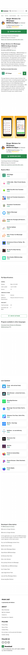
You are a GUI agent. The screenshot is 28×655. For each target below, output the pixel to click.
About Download (5, 609)
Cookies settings (5, 634)
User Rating (9, 27)
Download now (15, 31)
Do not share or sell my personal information (12, 632)
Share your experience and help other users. (12, 39)
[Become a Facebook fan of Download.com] (3, 642)
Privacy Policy (5, 624)
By (13, 25)
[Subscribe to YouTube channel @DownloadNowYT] (8, 642)
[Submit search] (10, 11)
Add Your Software (6, 612)
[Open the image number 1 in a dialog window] (21, 127)
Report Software (15, 316)
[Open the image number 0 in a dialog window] (7, 127)
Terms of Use (5, 627)
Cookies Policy (5, 629)
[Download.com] (4, 11)
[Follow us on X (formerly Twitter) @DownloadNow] (6, 642)
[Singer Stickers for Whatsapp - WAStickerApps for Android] (3, 23)
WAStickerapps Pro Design (8, 526)
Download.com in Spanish (7, 617)
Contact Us (4, 614)
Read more (14, 50)
